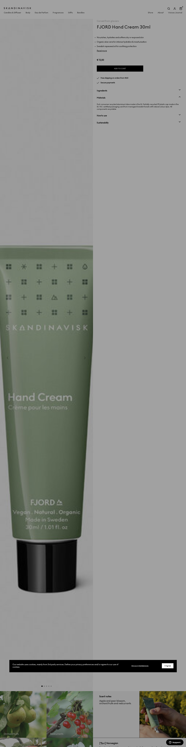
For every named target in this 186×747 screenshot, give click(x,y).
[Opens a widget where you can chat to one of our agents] (174, 742)
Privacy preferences (140, 666)
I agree (167, 666)
